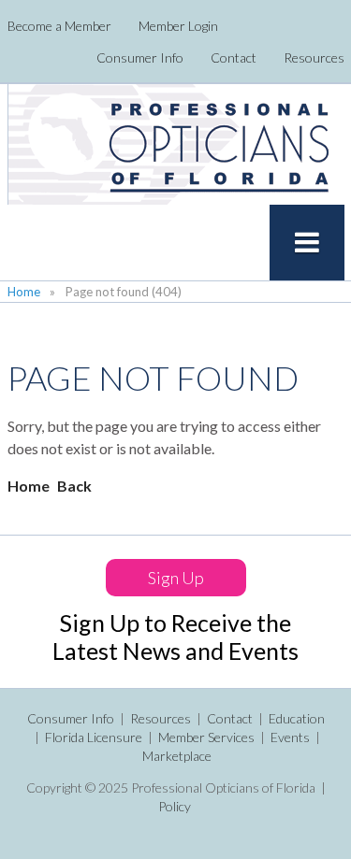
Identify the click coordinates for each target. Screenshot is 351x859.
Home (23, 291)
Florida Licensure (93, 737)
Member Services (206, 737)
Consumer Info (139, 57)
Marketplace (177, 756)
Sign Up (176, 577)
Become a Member (59, 26)
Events (290, 737)
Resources (314, 57)
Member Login (178, 26)
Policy (174, 806)
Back (74, 485)
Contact (233, 57)
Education (297, 718)
